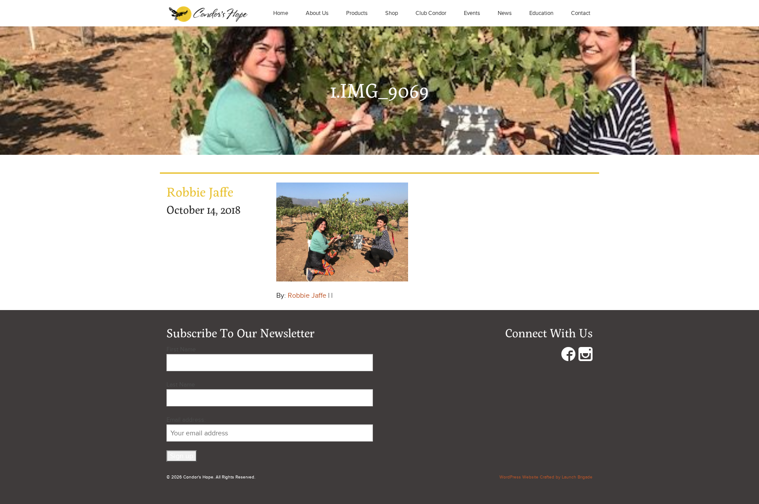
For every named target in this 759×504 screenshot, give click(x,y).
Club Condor (431, 13)
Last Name (180, 384)
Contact (580, 13)
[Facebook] (568, 356)
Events (472, 13)
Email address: (186, 420)
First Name (181, 349)
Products (357, 13)
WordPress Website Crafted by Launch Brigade (546, 477)
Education (541, 13)
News (505, 13)
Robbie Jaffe (307, 295)
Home (280, 13)
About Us (317, 13)
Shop (391, 13)
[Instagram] (585, 356)
